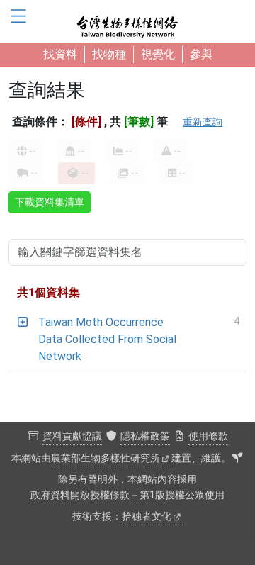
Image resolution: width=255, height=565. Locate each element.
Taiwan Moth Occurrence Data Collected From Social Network (107, 339)
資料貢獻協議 (72, 436)
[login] (237, 458)
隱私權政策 (145, 436)
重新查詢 (202, 122)
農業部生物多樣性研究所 (105, 458)
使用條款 (208, 436)
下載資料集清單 (49, 202)
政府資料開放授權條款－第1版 (97, 495)
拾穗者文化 (146, 516)
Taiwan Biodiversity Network (127, 21)
